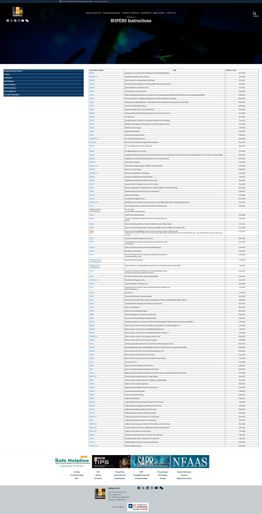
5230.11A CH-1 (94, 280)
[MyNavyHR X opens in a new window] (11, 20)
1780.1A (92, 215)
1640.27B (92, 169)
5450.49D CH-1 (94, 336)
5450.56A (92, 347)
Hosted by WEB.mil (118, 507)
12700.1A (92, 435)
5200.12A (92, 251)
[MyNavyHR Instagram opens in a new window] (19, 20)
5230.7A (92, 271)
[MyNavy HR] (17, 12)
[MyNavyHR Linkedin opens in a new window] (15, 20)
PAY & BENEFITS (10, 91)
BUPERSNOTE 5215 (95, 260)
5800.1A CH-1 (93, 376)
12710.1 (92, 438)
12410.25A (92, 402)
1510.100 (92, 120)
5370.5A (92, 311)
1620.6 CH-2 (93, 142)
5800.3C (92, 380)
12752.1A (92, 442)
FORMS (6, 74)
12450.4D (92, 409)
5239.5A (92, 296)
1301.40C (92, 98)
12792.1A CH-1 (94, 446)
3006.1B (92, 227)
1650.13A (92, 191)
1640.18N (92, 146)
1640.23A (92, 155)
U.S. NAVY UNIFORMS (11, 95)
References (130, 17)
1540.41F (92, 124)
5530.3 (91, 369)
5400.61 (92, 318)
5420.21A (92, 322)
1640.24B (92, 158)
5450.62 (92, 354)
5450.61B (92, 351)
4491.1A (92, 238)
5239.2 (91, 287)
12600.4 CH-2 (93, 427)
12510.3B (92, 413)
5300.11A (92, 303)
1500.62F (92, 117)
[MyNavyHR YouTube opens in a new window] (22, 20)
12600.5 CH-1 (93, 431)
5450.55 (92, 343)
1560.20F (92, 127)
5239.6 (91, 300)
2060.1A (92, 224)
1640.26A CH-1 (94, 166)
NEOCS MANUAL (10, 84)
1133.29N (92, 91)
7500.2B (92, 384)
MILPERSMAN (9, 81)
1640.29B (92, 177)
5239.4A (92, 292)
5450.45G (92, 325)
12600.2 (92, 420)
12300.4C (92, 398)
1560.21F (92, 131)
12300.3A (92, 394)
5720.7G (92, 373)
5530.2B (92, 365)
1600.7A (92, 135)
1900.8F (92, 218)
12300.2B (92, 391)
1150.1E (92, 95)
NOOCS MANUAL (10, 88)
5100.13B (92, 247)
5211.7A (92, 254)
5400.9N (92, 314)
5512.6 (91, 362)
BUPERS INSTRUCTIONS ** (13, 71)
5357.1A (92, 307)
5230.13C (92, 283)
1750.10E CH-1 (94, 202)
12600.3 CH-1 (93, 424)
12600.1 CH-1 (93, 416)
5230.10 (92, 276)
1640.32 (92, 187)
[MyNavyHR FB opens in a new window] (8, 20)
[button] (102, 1)
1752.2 (91, 206)
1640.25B (92, 162)
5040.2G (92, 242)
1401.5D (92, 109)
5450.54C (92, 340)
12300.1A (92, 387)
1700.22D (92, 195)
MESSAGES (8, 78)
